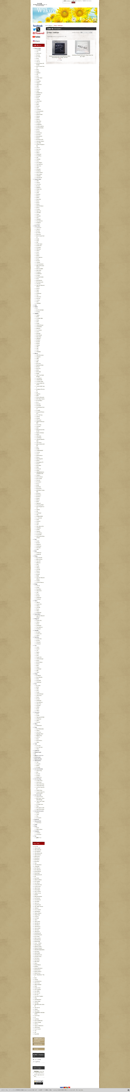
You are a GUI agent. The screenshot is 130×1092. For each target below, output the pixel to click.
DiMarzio (38, 562)
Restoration (38, 488)
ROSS (37, 501)
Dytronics (38, 403)
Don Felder (36, 878)
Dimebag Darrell (38, 874)
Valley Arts (38, 165)
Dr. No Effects (39, 400)
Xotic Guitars (39, 174)
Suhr (37, 157)
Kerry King (36, 936)
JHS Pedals (38, 436)
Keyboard (36, 819)
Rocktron (38, 496)
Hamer (37, 253)
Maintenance (39, 725)
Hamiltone (38, 94)
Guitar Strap (39, 770)
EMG (37, 564)
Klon (37, 447)
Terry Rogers (39, 162)
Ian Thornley (37, 898)
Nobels (37, 470)
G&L (37, 592)
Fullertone (38, 249)
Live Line (38, 745)
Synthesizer (36, 750)
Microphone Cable (40, 807)
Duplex (37, 652)
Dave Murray (37, 868)
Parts (35, 683)
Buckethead (36, 858)
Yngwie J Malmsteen (38, 1025)
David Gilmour (37, 871)
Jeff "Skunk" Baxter (38, 906)
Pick (37, 816)
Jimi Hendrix (37, 911)
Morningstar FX (39, 462)
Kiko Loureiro (37, 938)
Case (35, 645)
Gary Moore (37, 883)
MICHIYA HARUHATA (39, 949)
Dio (35, 876)
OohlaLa (38, 475)
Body (35, 551)
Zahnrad (38, 531)
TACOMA (38, 212)
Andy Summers (37, 854)
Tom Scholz (36, 1010)
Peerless (38, 131)
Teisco (37, 160)
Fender (37, 79)
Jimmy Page (37, 914)
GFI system (38, 420)
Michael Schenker (38, 948)
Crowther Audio (39, 381)
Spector (38, 150)
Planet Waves (39, 740)
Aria (37, 51)
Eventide (38, 410)
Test (35, 836)
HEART (36, 894)
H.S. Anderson (39, 257)
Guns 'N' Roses (37, 891)
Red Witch (38, 486)
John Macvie (37, 923)
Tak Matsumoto (37, 999)
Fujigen (38, 82)
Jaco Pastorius (37, 899)
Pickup (35, 556)
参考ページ (38, 837)
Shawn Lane (37, 982)
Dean (37, 69)
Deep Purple (37, 873)
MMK (37, 576)
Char (35, 863)
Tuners (35, 600)
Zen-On (38, 224)
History (38, 195)
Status (37, 291)
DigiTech (38, 393)
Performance (39, 132)
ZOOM (37, 529)
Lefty (35, 305)
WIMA (37, 707)
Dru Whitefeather (40, 728)
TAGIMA (38, 159)
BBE (37, 361)
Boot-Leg (38, 368)
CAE (37, 762)
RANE (37, 485)
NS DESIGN (38, 124)
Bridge (35, 584)
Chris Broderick (37, 864)
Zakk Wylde (37, 1027)
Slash (35, 986)
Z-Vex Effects (39, 533)
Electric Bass (37, 225)
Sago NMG (38, 142)
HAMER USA (39, 92)
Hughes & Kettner (40, 432)
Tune (37, 295)
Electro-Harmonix (40, 397)
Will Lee (36, 1023)
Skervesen (38, 149)
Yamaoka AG (39, 177)
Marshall (38, 333)
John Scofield (37, 928)
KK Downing (37, 941)
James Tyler (39, 101)
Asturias (38, 182)
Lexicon (38, 452)
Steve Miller (37, 991)
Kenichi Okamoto (38, 934)
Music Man (38, 121)
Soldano (38, 345)
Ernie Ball (38, 405)
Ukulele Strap (39, 790)
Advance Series (39, 796)
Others (37, 610)
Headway (38, 194)
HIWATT (38, 328)
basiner (37, 648)
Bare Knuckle (39, 557)
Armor (37, 647)
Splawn (37, 152)
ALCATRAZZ (37, 851)
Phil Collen (36, 961)
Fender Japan (39, 77)
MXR (37, 467)
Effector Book (39, 829)
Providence (38, 481)
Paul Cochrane (39, 476)
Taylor (37, 214)
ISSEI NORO (37, 953)
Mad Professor (39, 455)
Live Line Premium (38, 768)
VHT (37, 348)
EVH (37, 76)
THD (37, 346)
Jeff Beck (36, 908)
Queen (35, 963)
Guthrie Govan (37, 893)
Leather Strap (39, 780)
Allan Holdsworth (38, 853)
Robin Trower (37, 973)
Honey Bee (38, 199)
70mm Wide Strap (40, 785)
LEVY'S (38, 737)
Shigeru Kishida (37, 984)
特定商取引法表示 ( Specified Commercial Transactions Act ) (39, 1040)
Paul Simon (36, 958)
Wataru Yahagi (37, 1022)
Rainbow (36, 966)
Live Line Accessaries (39, 811)
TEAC (37, 519)
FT (37, 308)
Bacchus (38, 55)
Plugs (37, 806)
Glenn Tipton (37, 889)
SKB (37, 670)
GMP (37, 86)
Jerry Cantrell (37, 909)
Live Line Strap (37, 778)
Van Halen (36, 1019)
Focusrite (38, 763)
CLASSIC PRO (39, 318)
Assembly (36, 630)
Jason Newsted (37, 904)
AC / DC (36, 846)
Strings (35, 673)
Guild (37, 91)
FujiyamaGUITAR (40, 717)
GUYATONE (39, 326)
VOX (37, 350)
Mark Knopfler (37, 944)
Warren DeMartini (38, 1020)
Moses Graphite (39, 268)
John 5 (35, 919)
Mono (37, 738)
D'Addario (38, 675)
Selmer (37, 667)
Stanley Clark (37, 987)
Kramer (38, 106)
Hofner (37, 197)
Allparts (38, 602)
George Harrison (38, 884)
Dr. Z (37, 402)
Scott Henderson (37, 981)
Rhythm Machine (38, 758)
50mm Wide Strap (40, 783)
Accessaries (38, 817)
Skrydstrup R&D (39, 504)
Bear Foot (38, 363)
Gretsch (38, 89)
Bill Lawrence (39, 559)
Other (37, 549)
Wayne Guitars (39, 172)
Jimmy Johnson (37, 913)
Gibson (37, 190)
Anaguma (38, 356)
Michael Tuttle (39, 114)
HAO (37, 428)
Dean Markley (39, 677)
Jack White (36, 901)
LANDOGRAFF (39, 450)
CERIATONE (39, 379)
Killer (37, 104)
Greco (37, 87)
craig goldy (36, 866)
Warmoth (38, 169)
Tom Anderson (39, 164)
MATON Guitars (39, 205)
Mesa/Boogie (39, 335)
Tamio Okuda (37, 1001)
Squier (37, 290)
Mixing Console (37, 752)
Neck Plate (36, 637)
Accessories (36, 712)
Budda (37, 373)
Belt (37, 772)
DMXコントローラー (39, 755)
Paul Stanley (37, 959)
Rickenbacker (39, 136)
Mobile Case (39, 777)
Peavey (37, 129)
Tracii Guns (36, 1015)
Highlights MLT (39, 733)
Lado (37, 107)
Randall (38, 341)
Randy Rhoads (37, 964)
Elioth (37, 71)
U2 (35, 1017)
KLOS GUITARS (40, 310)
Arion (37, 360)
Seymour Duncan (40, 582)
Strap (35, 727)
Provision (38, 134)
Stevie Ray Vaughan (38, 996)
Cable (35, 743)
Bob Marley (37, 859)
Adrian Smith (37, 848)
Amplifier (36, 313)
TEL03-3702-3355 (38, 1044)
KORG (37, 448)
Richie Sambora (37, 971)
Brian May (36, 861)
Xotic (37, 301)
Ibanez (37, 97)
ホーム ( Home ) (49, 25)
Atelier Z (38, 229)
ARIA (37, 180)
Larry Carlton (37, 943)
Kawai (37, 102)
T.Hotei (36, 1009)
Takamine (38, 215)
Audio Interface (37, 760)
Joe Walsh (36, 918)
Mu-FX (37, 463)
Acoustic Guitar (37, 179)
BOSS (37, 316)
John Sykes (36, 929)
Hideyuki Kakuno (38, 896)
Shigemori (38, 503)
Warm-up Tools (37, 821)
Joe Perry (36, 916)
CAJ (37, 650)
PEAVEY (38, 340)
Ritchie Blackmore (38, 968)
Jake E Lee (36, 903)
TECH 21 (38, 521)
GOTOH (38, 569)
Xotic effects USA (40, 526)
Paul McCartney (37, 956)
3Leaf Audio (39, 534)
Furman (38, 418)
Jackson (38, 99)
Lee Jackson (39, 330)
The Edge (36, 1002)
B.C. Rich (38, 56)
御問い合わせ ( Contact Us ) (77, 0)
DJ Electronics (37, 757)
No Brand (38, 599)
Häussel (38, 571)
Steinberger (38, 154)
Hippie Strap (39, 735)
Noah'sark (38, 468)
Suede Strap (38, 782)
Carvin (37, 60)
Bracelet (38, 773)
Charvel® (38, 561)
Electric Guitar (37, 48)
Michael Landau (37, 946)
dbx (37, 392)
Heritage (38, 96)
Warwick (38, 298)
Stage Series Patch (40, 809)
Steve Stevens (37, 992)
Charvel (38, 61)
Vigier (37, 167)
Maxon (37, 457)
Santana (36, 979)
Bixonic (38, 366)
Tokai (37, 523)
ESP (37, 74)
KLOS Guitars (39, 662)
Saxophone (36, 831)
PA (35, 753)
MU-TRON (38, 465)
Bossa (37, 58)
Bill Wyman (37, 856)
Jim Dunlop (38, 437)
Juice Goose (38, 442)
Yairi (37, 217)
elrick (37, 240)
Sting (35, 997)
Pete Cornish (39, 478)
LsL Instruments (39, 111)
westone (38, 300)
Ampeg (37, 315)
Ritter (37, 665)
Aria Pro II (38, 53)
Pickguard (36, 618)
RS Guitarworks (39, 139)
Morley (37, 460)
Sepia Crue (38, 210)
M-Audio (38, 767)
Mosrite (38, 119)
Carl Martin (39, 378)
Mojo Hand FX (39, 458)
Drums (37, 812)
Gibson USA (38, 84)
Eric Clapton (37, 881)
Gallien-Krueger (39, 325)
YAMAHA (38, 175)
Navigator (38, 122)
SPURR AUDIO (39, 516)
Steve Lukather (37, 989)
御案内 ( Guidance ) (67, 0)
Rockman (38, 493)
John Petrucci (37, 926)
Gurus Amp (38, 424)
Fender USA (38, 189)
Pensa (37, 278)
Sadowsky (38, 283)
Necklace (38, 775)
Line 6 (37, 331)
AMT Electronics (40, 355)
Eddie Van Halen (38, 879)
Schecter (38, 147)
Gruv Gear (38, 732)
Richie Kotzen (37, 969)
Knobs (37, 708)
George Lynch (37, 886)
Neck (35, 539)
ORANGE (38, 338)
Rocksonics (38, 494)
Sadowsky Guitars (40, 141)
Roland (37, 137)
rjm (35, 1032)
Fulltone (38, 416)
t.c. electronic (39, 518)
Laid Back (38, 109)
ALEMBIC (38, 50)
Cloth (37, 814)
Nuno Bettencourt (38, 954)
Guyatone (38, 426)
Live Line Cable (37, 795)
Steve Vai (36, 994)
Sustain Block (37, 614)
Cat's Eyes (38, 184)
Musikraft (38, 544)
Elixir (37, 678)
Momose (38, 116)
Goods (35, 824)
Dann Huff (36, 1034)
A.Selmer (38, 832)
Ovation (38, 209)
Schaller (38, 580)
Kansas (37, 202)
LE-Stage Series (39, 804)
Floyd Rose (38, 589)
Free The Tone (39, 415)
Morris (37, 207)
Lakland (38, 262)
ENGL (37, 320)
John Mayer (37, 924)
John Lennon (37, 921)
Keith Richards (37, 933)
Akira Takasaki (37, 849)
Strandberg (38, 155)
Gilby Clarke (37, 888)
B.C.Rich (38, 632)
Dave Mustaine (37, 869)
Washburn (38, 170)
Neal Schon (36, 951)
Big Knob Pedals (39, 365)
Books (35, 826)
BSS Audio (38, 371)
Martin (37, 204)
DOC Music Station (40, 398)
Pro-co (37, 483)
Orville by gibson (40, 126)
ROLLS (38, 499)
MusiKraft (38, 554)
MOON (37, 117)
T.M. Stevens (37, 1007)
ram (35, 1030)
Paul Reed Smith (39, 127)
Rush (35, 977)
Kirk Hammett (37, 939)
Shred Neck (38, 822)
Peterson (38, 480)
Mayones (38, 112)
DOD (37, 395)
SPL (37, 511)
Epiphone (38, 72)
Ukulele (36, 306)
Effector (36, 353)
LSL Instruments (39, 264)
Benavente (38, 234)
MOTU (37, 765)
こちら (81, 1090)
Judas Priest (37, 931)
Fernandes (38, 81)
